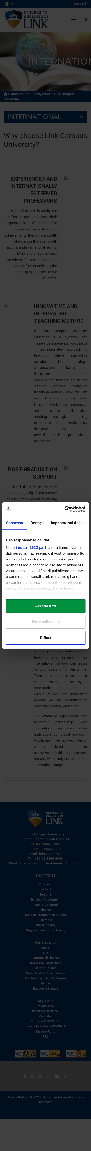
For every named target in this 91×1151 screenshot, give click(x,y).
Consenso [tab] (14, 522)
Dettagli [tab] (37, 522)
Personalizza (43, 622)
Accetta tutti (45, 606)
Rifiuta (45, 637)
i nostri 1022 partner (34, 547)
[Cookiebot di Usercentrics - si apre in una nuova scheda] (64, 509)
